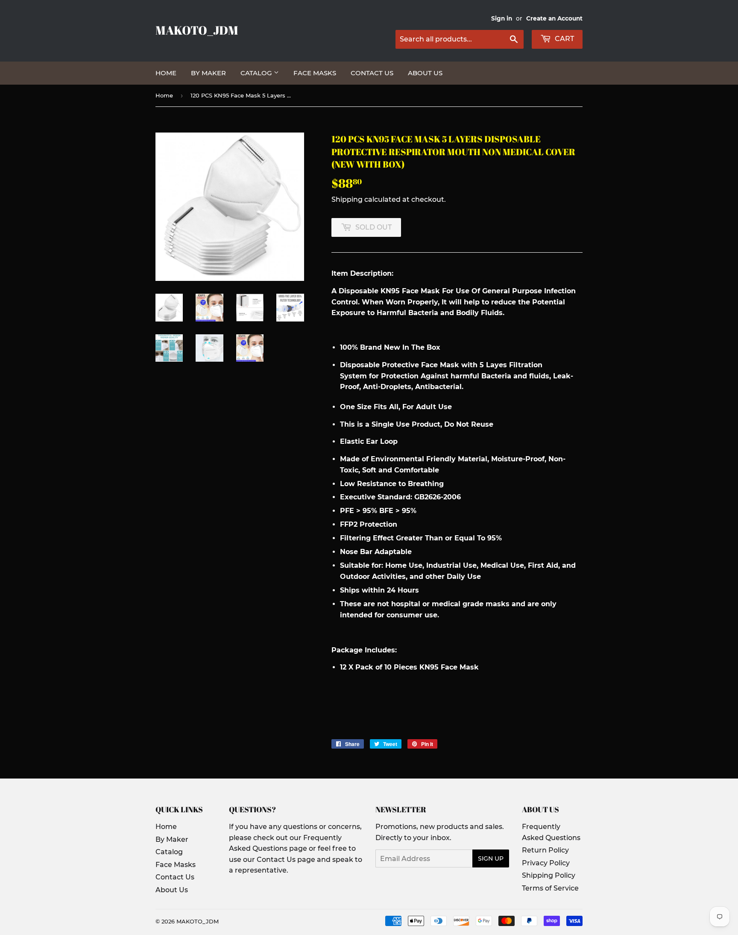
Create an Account (554, 18)
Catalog (257, 73)
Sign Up (491, 858)
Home (165, 73)
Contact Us (372, 73)
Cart (563, 39)
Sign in (501, 18)
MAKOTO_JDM (196, 30)
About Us (425, 73)
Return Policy (545, 850)
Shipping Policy (548, 875)
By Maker (208, 73)
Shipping (347, 199)
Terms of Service (550, 888)
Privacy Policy (546, 863)
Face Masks (314, 73)
